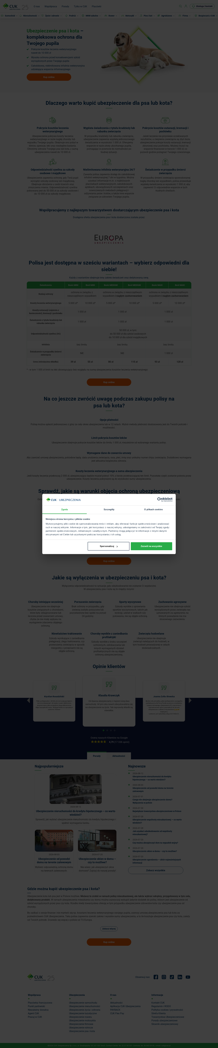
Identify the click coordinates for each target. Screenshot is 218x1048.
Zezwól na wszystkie (151, 546)
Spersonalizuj (107, 546)
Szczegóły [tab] (109, 509)
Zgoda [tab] (64, 509)
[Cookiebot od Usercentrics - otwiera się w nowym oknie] (159, 499)
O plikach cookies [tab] (153, 509)
